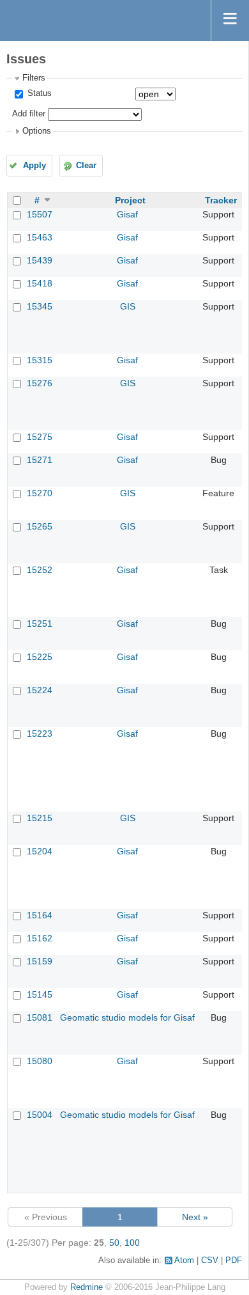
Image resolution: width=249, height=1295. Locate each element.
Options (36, 131)
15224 (39, 690)
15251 (39, 623)
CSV (209, 1260)
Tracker (221, 200)
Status (38, 93)
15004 (39, 1115)
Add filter (28, 113)
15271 (39, 460)
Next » (195, 1217)
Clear (86, 165)
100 (132, 1242)
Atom (184, 1260)
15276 (39, 383)
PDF (233, 1260)
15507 (39, 214)
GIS (127, 306)
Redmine (86, 1287)
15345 (39, 306)
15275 (39, 437)
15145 (39, 994)
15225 (39, 657)
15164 (39, 915)
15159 (39, 961)
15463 (39, 237)
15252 (39, 570)
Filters (33, 78)
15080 (39, 1061)
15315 (39, 360)
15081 (39, 1017)
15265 (39, 526)
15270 (39, 493)
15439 (39, 260)
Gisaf (127, 214)
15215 (39, 818)
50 (114, 1242)
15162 (39, 938)
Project (130, 200)
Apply (34, 165)
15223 (39, 733)
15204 (39, 851)
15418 (39, 283)
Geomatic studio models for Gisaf (127, 1017)
